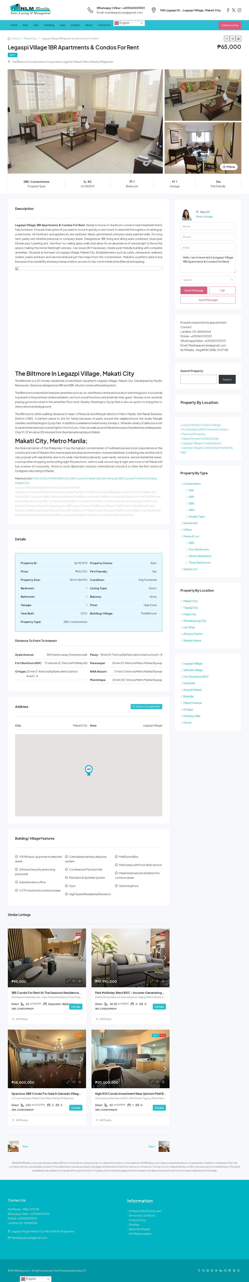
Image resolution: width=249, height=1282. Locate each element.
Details (75, 1006)
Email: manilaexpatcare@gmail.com (120, 12)
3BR (191, 503)
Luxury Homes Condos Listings (201, 424)
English (124, 22)
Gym (72, 885)
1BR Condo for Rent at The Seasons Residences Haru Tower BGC (58, 993)
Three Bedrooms (200, 562)
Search (227, 379)
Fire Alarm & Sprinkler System (87, 877)
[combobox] (208, 280)
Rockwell (189, 683)
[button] (89, 770)
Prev (25, 1146)
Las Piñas (189, 627)
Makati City (30, 38)
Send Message (193, 290)
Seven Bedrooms (200, 556)
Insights (75, 25)
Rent (25, 25)
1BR (191, 490)
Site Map (134, 1224)
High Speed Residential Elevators (90, 894)
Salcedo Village (193, 670)
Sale (36, 25)
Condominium (192, 483)
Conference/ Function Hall (85, 869)
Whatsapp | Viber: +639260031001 (121, 7)
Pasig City (189, 614)
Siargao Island (192, 640)
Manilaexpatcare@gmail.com (29, 1237)
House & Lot (191, 536)
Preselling (49, 25)
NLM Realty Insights (140, 1233)
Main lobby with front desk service (140, 864)
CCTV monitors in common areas (40, 890)
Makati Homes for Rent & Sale (200, 438)
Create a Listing (230, 25)
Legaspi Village (192, 663)
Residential (190, 523)
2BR (191, 496)
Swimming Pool (128, 885)
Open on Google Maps (148, 706)
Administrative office (32, 882)
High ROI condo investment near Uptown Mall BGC (131, 1093)
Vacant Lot (190, 569)
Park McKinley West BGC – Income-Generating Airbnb (133, 993)
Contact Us (104, 25)
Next (152, 1146)
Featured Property (193, 434)
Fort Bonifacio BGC (196, 676)
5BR (191, 542)
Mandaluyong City (195, 620)
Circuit (187, 722)
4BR (191, 510)
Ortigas (188, 709)
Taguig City (190, 607)
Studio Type (197, 516)
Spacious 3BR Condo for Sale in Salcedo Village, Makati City (54, 1093)
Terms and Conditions (142, 1215)
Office (187, 529)
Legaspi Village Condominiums (201, 443)
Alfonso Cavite (192, 633)
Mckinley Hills (191, 716)
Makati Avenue (192, 702)
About (88, 25)
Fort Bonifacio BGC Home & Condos (205, 429)
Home (14, 25)
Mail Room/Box (128, 856)
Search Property (191, 370)
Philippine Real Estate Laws (145, 1210)
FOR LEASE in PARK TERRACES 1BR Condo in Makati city (67, 478)
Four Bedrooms (199, 549)
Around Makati (192, 689)
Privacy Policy (137, 1220)
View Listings (204, 216)
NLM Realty (22, 1019)
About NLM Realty (139, 1229)
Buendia (188, 696)
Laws (62, 25)
